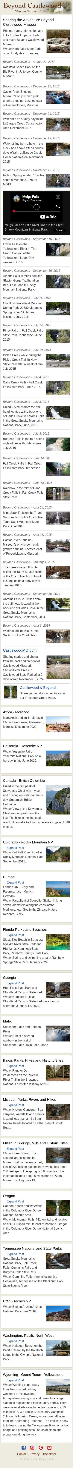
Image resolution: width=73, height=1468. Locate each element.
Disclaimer (49, 1454)
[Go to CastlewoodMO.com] (58, 677)
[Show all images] (58, 52)
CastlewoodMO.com (20, 650)
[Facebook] (23, 1450)
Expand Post (15, 847)
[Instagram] (32, 1450)
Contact (22, 1454)
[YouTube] (49, 1450)
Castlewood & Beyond (38, 688)
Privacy (34, 1454)
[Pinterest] (40, 1450)
